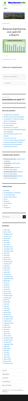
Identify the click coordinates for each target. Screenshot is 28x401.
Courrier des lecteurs (10, 197)
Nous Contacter (7, 385)
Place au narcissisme (10, 123)
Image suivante (6, 23)
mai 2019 (6, 352)
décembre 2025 (8, 234)
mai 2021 (6, 306)
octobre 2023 (7, 263)
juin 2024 (6, 253)
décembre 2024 (8, 247)
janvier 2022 (7, 293)
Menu (5, 8)
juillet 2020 (7, 327)
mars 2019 (7, 357)
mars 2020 (7, 333)
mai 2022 (6, 285)
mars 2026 (7, 230)
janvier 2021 (7, 314)
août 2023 (6, 266)
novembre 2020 (8, 319)
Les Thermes (8, 203)
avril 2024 (7, 255)
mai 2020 (6, 331)
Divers (6, 199)
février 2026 (7, 232)
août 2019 (6, 346)
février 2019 (7, 359)
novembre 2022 (8, 276)
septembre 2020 (8, 323)
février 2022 (7, 291)
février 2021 (7, 312)
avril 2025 (7, 242)
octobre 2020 (7, 321)
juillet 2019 (7, 348)
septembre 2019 (8, 344)
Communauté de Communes (12, 192)
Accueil (4, 370)
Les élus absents (9, 125)
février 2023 (7, 274)
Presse (6, 205)
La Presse (5, 378)
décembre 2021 (8, 295)
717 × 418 (14, 59)
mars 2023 (7, 272)
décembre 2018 (8, 363)
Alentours (7, 190)
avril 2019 (6, 355)
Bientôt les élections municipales (14, 117)
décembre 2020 (8, 316)
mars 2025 (7, 244)
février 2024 (7, 259)
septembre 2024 (8, 251)
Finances (6, 201)
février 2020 (7, 336)
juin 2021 (6, 304)
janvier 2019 (7, 361)
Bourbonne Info (6, 390)
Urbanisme (7, 207)
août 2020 (7, 325)
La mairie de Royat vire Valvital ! (13, 142)
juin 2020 (6, 329)
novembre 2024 (8, 249)
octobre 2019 (7, 342)
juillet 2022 (7, 280)
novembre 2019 (8, 340)
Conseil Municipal (9, 195)
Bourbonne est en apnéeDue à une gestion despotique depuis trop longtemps (15, 129)
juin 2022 (6, 283)
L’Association (5, 374)
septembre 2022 (8, 278)
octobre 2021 (7, 297)
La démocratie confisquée (11, 114)
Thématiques (6, 381)
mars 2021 (7, 310)
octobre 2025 (7, 236)
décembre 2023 (8, 261)
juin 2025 (6, 240)
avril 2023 (7, 270)
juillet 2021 (7, 302)
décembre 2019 (8, 338)
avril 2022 (7, 287)
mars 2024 (7, 257)
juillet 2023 (7, 268)
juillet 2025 (7, 238)
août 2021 (6, 300)
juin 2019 (6, 350)
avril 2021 (6, 308)
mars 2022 (7, 289)
